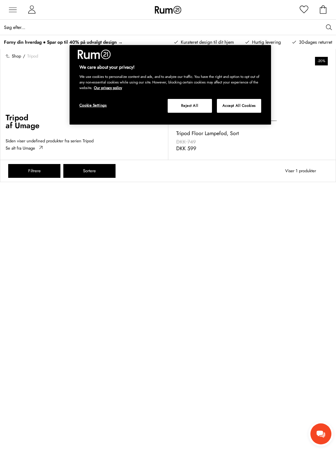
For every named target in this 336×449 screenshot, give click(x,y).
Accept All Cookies (239, 105)
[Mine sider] (32, 10)
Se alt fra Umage (20, 148)
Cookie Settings (93, 105)
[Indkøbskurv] (323, 10)
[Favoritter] (304, 10)
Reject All (189, 105)
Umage (27, 125)
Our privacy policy (108, 87)
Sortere (89, 171)
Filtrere (34, 171)
